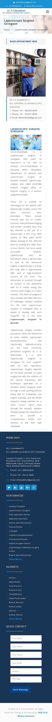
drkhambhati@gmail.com (26, 2)
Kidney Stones (16, 614)
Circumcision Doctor (18, 539)
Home (7, 29)
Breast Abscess (16, 602)
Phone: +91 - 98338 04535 (24, 110)
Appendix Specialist (18, 518)
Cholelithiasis (15, 594)
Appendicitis (15, 582)
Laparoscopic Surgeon (19, 510)
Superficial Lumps (17, 598)
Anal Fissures (15, 586)
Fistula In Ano (15, 590)
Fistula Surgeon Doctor (20, 543)
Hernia (12, 577)
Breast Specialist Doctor (20, 555)
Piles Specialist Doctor (19, 514)
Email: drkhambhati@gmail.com (27, 117)
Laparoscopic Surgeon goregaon (31, 29)
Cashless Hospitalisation (20, 535)
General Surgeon (17, 506)
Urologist (13, 531)
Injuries (12, 610)
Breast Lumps (15, 606)
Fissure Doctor (16, 527)
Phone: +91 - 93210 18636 (24, 114)
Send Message (20, 689)
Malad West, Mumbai (34, 6)
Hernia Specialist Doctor (20, 523)
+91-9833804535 (15, 6)
